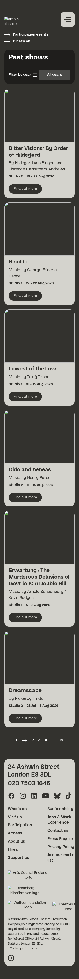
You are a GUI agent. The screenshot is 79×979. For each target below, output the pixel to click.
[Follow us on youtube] (45, 795)
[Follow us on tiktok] (68, 795)
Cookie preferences (24, 948)
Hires (13, 850)
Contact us (57, 831)
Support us (18, 858)
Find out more (28, 190)
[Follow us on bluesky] (57, 795)
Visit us (15, 817)
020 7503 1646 (29, 784)
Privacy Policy (60, 847)
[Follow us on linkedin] (34, 795)
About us (16, 842)
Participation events (30, 34)
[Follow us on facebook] (11, 795)
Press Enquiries (62, 839)
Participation (20, 825)
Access (15, 833)
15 (61, 740)
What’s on (21, 41)
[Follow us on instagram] (22, 795)
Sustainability (60, 809)
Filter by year (20, 74)
